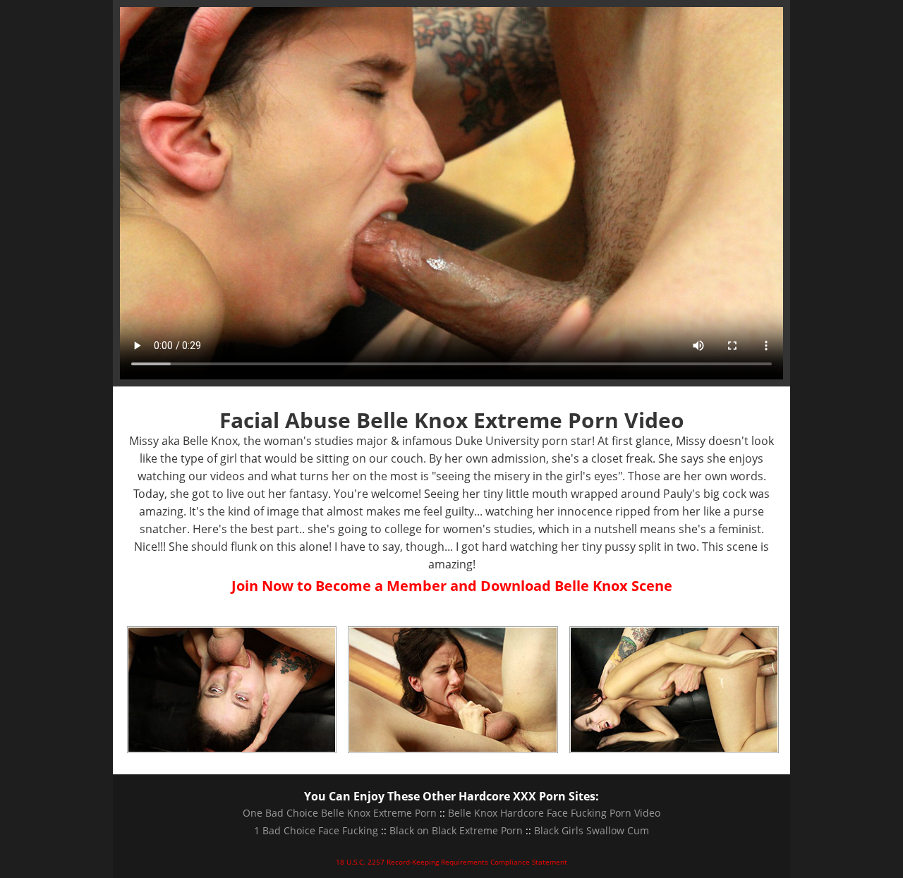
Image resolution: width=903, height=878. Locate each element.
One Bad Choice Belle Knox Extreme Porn (340, 812)
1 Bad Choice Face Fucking (316, 830)
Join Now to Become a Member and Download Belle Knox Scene (451, 585)
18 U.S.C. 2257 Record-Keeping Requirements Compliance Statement (451, 862)
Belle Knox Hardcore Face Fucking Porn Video (554, 812)
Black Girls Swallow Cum (591, 830)
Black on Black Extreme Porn (456, 830)
